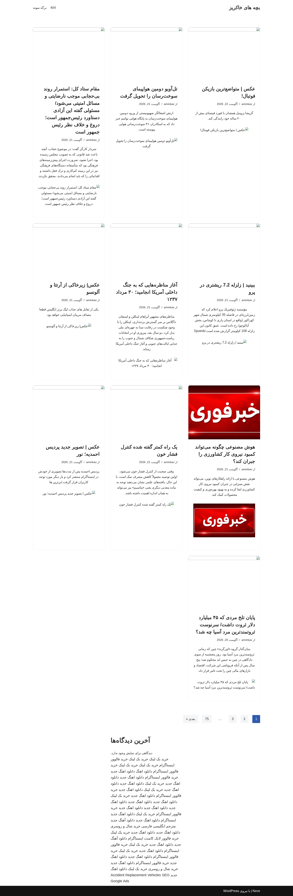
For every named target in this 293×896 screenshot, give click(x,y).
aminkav (247, 104)
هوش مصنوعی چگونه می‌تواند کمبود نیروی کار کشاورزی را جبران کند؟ (225, 454)
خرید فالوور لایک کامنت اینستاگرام (153, 838)
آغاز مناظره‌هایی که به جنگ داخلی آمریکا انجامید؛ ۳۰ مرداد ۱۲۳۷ (146, 292)
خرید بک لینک (158, 759)
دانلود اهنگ (144, 771)
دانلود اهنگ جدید (123, 771)
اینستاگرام (168, 820)
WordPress (231, 891)
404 (53, 7)
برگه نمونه (39, 7)
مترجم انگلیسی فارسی (158, 826)
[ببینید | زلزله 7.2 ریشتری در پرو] (224, 250)
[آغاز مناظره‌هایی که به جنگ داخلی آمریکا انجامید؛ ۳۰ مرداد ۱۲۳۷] (146, 250)
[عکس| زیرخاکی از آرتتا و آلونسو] (69, 250)
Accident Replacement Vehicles (136, 875)
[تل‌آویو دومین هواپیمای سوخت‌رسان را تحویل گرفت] (146, 54)
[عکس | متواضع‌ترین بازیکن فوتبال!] (224, 54)
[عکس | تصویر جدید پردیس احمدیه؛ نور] (69, 412)
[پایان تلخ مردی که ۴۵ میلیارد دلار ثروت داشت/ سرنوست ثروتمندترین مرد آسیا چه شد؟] (224, 583)
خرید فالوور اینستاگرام (161, 777)
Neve (256, 891)
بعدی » (190, 719)
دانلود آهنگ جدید (123, 820)
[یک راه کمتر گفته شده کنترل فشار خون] (146, 412)
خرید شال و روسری (125, 826)
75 (207, 719)
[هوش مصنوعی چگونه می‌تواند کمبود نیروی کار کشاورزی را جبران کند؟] (224, 412)
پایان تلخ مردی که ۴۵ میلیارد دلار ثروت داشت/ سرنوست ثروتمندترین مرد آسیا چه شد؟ (225, 624)
